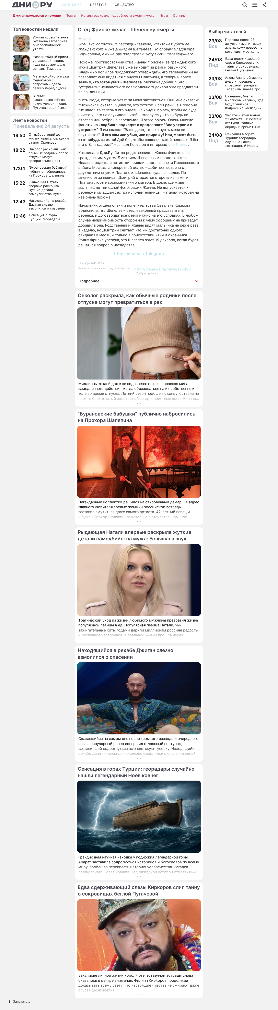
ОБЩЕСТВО (124, 5)
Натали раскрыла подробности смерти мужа (117, 15)
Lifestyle (98, 5)
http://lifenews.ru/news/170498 (162, 269)
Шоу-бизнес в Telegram (139, 253)
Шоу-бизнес (71, 5)
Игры (164, 15)
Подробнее (89, 281)
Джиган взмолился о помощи (37, 15)
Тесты (71, 15)
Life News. (177, 144)
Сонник (179, 15)
